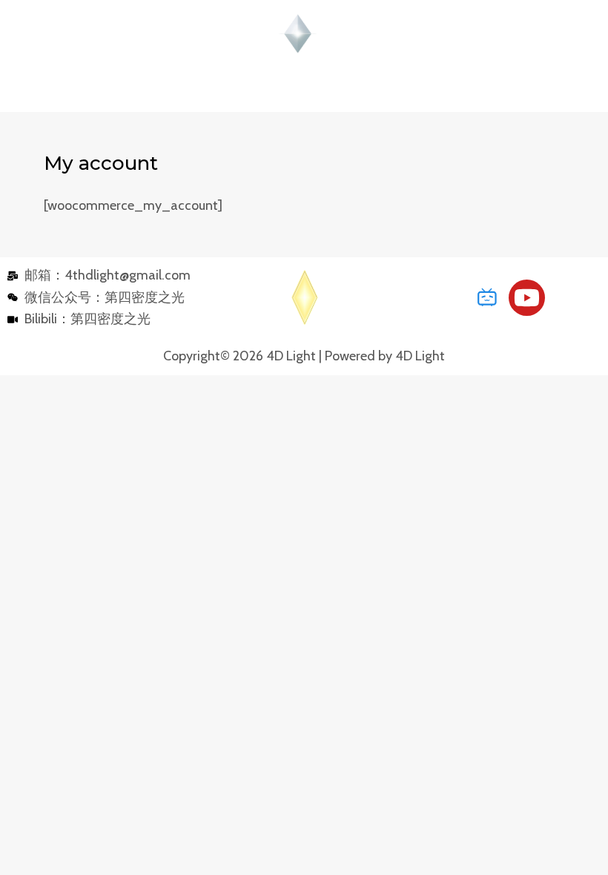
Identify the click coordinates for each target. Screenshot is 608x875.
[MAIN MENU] (304, 90)
